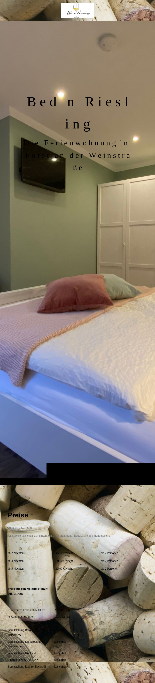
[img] (77, 253)
